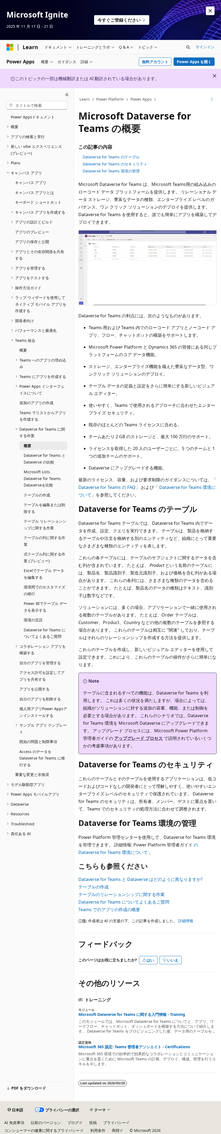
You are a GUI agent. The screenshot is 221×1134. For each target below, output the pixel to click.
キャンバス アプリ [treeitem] (30, 182)
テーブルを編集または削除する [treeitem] (44, 508)
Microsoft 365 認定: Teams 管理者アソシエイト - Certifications (134, 1046)
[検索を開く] (188, 47)
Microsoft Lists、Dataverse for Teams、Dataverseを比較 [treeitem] (44, 478)
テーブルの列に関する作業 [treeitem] (44, 541)
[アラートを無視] (210, 10)
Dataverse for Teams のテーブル (111, 156)
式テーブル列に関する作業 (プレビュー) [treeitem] (44, 557)
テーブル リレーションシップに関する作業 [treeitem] (45, 524)
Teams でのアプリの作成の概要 (109, 909)
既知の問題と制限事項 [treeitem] (38, 741)
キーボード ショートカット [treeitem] (38, 202)
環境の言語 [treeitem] (33, 619)
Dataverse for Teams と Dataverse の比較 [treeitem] (44, 459)
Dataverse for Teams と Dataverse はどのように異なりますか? (140, 879)
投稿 (93, 1122)
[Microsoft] (9, 47)
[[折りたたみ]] (67, 94)
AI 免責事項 (14, 1122)
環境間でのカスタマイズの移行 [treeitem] (44, 590)
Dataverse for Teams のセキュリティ (115, 163)
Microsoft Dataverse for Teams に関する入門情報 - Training (131, 1014)
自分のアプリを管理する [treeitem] (40, 662)
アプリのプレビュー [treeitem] (32, 231)
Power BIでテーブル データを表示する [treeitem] (45, 607)
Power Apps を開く (194, 61)
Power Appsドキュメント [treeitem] (33, 117)
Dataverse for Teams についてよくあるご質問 (123, 902)
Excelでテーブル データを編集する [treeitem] (44, 574)
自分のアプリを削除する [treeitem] (40, 698)
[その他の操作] (212, 99)
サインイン (205, 46)
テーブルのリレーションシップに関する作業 (121, 894)
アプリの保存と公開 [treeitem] (32, 241)
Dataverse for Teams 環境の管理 (111, 170)
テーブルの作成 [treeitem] (37, 495)
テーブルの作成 (93, 887)
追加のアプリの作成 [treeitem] (36, 402)
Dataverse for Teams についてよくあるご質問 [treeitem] (44, 633)
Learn (85, 99)
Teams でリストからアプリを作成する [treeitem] (42, 416)
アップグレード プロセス (138, 738)
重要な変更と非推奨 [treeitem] (32, 774)
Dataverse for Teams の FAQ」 (109, 487)
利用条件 (97, 1130)
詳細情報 (185, 920)
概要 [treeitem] (23, 350)
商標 (115, 1130)
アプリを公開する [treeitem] (34, 689)
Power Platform (110, 99)
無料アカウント (155, 61)
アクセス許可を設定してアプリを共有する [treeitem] (42, 676)
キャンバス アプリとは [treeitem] (34, 192)
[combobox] (36, 105)
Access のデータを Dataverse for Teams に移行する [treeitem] (42, 758)
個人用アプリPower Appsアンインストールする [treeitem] (43, 712)
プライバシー (114, 1122)
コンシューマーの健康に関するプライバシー (42, 1130)
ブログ (73, 1122)
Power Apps (141, 99)
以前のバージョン (46, 1122)
